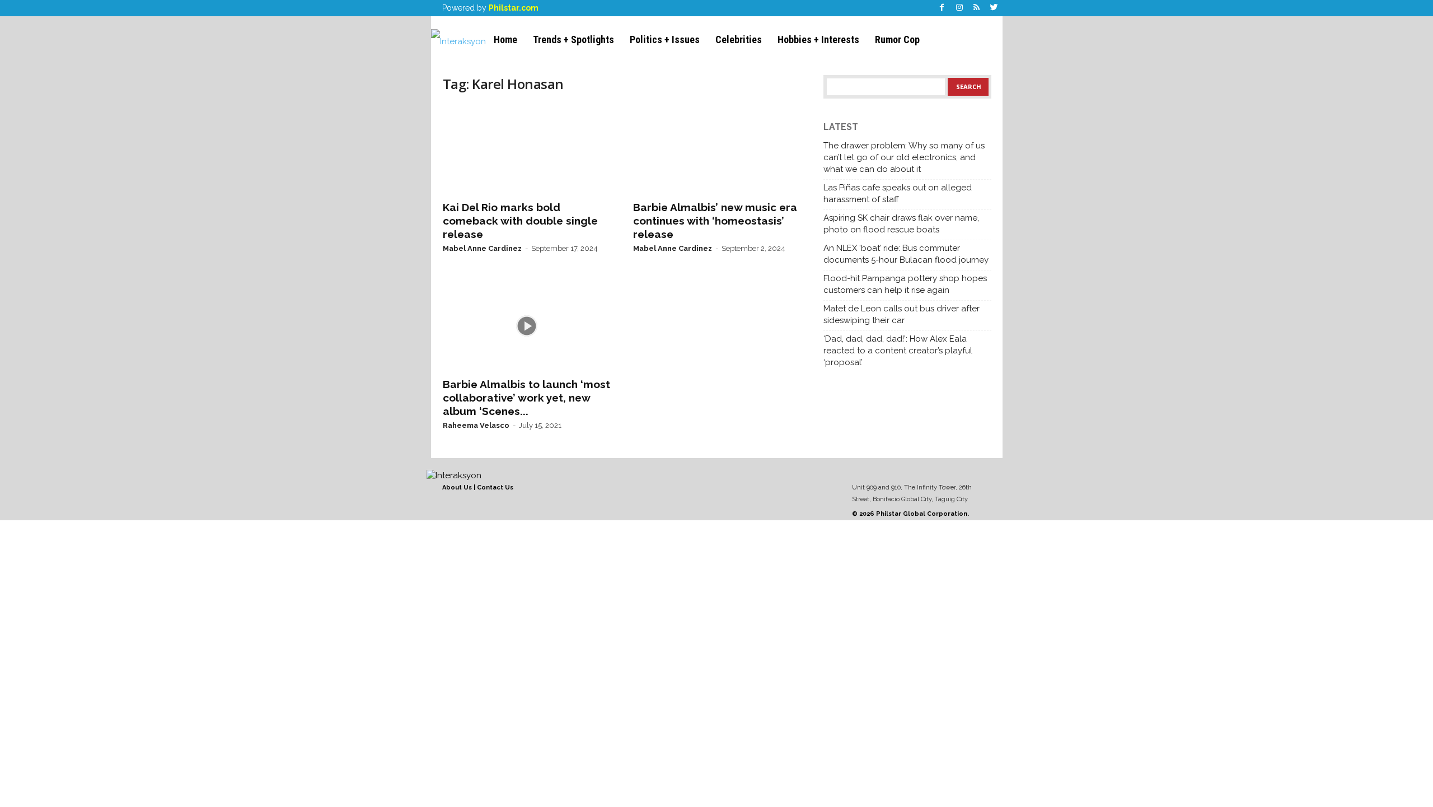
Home (505, 39)
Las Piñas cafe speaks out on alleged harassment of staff (897, 193)
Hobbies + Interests (818, 39)
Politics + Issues (665, 39)
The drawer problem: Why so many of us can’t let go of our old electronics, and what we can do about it (904, 157)
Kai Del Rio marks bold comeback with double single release (520, 220)
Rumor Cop (897, 39)
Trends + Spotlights (573, 39)
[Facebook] (942, 8)
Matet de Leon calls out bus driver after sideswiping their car (901, 314)
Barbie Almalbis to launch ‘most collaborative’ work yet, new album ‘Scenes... (526, 397)
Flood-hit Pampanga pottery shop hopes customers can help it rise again (905, 284)
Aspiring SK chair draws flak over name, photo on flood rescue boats (901, 224)
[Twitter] (994, 8)
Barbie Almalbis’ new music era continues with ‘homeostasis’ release (715, 220)
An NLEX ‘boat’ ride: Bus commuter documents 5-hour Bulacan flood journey (906, 254)
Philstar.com (513, 7)
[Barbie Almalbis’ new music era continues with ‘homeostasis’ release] (717, 149)
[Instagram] (959, 8)
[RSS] (977, 8)
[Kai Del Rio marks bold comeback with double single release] (527, 149)
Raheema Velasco (476, 425)
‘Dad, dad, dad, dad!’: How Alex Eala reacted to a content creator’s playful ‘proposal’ (897, 350)
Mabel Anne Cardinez (482, 248)
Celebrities (738, 39)
